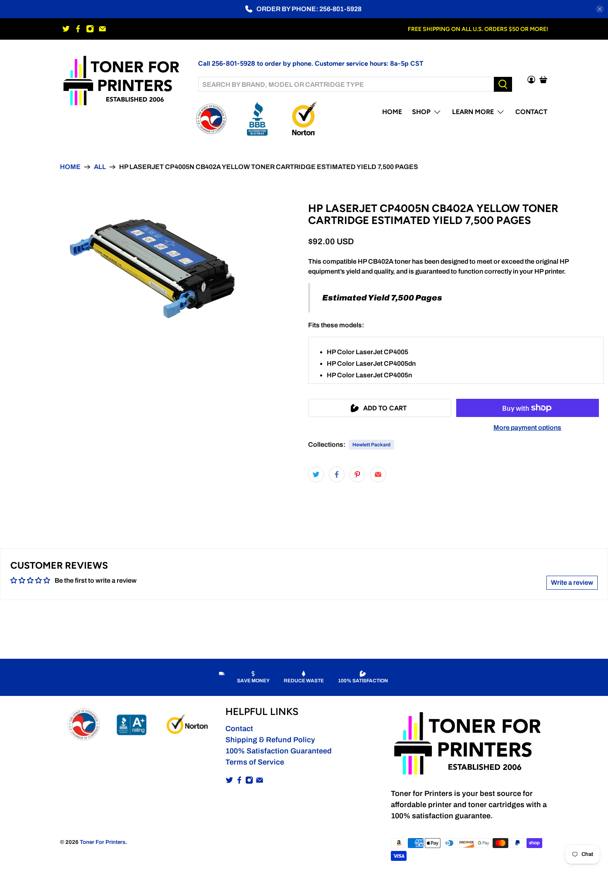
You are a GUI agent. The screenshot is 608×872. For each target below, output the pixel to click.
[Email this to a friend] (378, 474)
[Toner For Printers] (123, 80)
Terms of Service (254, 762)
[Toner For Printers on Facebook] (78, 29)
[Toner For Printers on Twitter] (66, 29)
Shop (421, 112)
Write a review (572, 582)
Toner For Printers (102, 842)
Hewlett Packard (371, 445)
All (100, 167)
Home (392, 112)
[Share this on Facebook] (337, 474)
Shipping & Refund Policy (270, 740)
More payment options (527, 427)
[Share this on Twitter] (316, 474)
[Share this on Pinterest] (357, 474)
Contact (531, 112)
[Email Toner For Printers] (102, 29)
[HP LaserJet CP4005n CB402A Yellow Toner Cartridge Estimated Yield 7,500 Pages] (152, 268)
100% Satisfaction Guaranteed (278, 751)
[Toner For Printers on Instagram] (90, 29)
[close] (600, 9)
